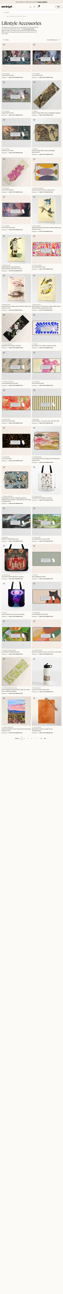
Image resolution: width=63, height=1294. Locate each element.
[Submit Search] (4, 12)
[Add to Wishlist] (4, 45)
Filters (7, 40)
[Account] (30, 7)
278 (41, 738)
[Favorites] (34, 7)
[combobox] (31, 12)
